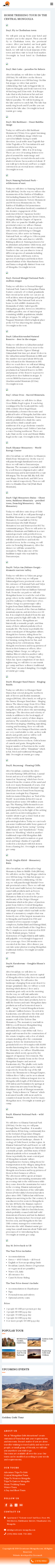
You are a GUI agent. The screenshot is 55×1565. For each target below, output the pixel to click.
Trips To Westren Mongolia (17, 1478)
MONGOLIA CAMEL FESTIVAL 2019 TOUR (22, 1342)
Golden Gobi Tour (47, 1340)
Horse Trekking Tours (14, 1484)
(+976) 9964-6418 (41, 1562)
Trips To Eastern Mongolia (17, 1481)
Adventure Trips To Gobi (16, 1472)
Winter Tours (10, 1487)
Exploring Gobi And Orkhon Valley (46, 1354)
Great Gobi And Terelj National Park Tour (21, 1354)
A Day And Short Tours (14, 1490)
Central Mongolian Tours (16, 1475)
